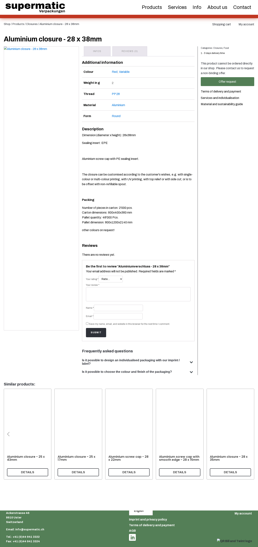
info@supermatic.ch (29, 529)
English (139, 510)
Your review (92, 285)
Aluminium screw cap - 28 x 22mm (128, 458)
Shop (7, 24)
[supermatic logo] (35, 7)
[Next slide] (249, 434)
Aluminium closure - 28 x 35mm (229, 458)
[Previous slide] (8, 434)
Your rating (92, 279)
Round (116, 116)
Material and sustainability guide (222, 104)
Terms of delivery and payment (221, 91)
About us (217, 7)
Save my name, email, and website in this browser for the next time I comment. (129, 324)
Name (90, 308)
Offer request (227, 81)
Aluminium (118, 105)
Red (114, 71)
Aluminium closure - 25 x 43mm (26, 458)
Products (18, 24)
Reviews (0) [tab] (130, 51)
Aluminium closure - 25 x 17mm (76, 458)
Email (89, 316)
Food (226, 48)
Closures (32, 24)
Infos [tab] (97, 51)
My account (246, 24)
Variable (124, 71)
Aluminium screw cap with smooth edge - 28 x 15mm (179, 458)
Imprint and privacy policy (148, 519)
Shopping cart (221, 24)
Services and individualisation (220, 97)
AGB (132, 530)
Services (177, 7)
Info (197, 7)
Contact (242, 7)
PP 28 (116, 94)
